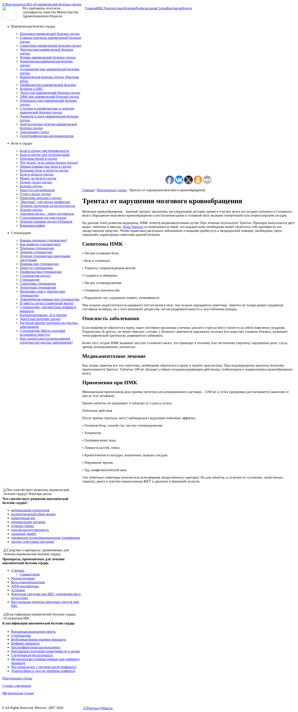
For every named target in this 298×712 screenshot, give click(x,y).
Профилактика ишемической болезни (48, 85)
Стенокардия (29, 279)
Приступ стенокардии (36, 268)
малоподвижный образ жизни (33, 514)
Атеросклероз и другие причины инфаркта (43, 671)
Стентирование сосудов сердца (43, 217)
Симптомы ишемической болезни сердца (50, 45)
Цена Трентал (133, 227)
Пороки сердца (31, 210)
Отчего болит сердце (35, 194)
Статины (17, 570)
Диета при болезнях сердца (40, 319)
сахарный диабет (23, 534)
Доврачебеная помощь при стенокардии (49, 299)
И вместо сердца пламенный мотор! (47, 303)
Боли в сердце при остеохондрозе (45, 155)
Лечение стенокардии (36, 252)
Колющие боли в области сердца (44, 170)
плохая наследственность (30, 530)
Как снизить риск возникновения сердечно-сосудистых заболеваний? (46, 340)
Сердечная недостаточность (32, 655)
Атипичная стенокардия (38, 287)
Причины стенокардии (37, 248)
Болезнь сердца (31, 186)
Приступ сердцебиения (37, 190)
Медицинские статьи (18, 693)
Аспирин (18, 590)
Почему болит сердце (36, 182)
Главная (88, 190)
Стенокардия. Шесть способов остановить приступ (42, 332)
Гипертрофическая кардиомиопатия (46, 136)
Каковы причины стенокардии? (43, 240)
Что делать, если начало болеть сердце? (49, 162)
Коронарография (32, 225)
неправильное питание (28, 522)
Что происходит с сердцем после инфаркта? (43, 667)
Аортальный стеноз (34, 132)
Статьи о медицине (16, 686)
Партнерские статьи (17, 678)
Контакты (174, 8)
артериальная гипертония (30, 510)
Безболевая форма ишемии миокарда (38, 639)
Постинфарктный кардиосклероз (35, 647)
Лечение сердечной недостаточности (47, 206)
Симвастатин (30, 574)
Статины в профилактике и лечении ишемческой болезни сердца (47, 110)
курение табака (22, 526)
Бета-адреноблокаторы (28, 582)
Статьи (161, 8)
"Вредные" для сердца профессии (45, 202)
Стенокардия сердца (35, 276)
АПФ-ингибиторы (25, 586)
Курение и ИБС (31, 89)
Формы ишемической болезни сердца (48, 57)
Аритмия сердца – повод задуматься (47, 213)
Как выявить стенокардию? (40, 244)
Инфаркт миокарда (25, 643)
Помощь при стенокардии (39, 264)
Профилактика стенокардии (41, 272)
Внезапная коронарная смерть (33, 631)
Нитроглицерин (23, 578)
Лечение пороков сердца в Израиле (46, 221)
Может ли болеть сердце (38, 178)
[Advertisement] (37, 413)
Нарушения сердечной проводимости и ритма (45, 651)
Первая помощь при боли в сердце (45, 166)
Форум (187, 8)
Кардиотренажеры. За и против (43, 315)
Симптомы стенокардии (38, 283)
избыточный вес (23, 518)
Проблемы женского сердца (40, 198)
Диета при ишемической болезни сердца (50, 93)
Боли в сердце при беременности (44, 151)
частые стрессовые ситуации (32, 541)
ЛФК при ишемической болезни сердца (49, 96)
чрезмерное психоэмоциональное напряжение (45, 538)
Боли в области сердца (36, 174)
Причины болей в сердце (38, 158)
